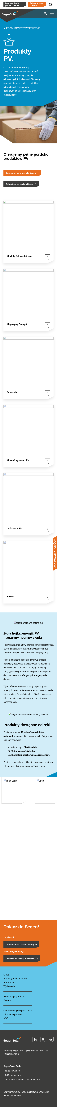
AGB (5, 1018)
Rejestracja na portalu (36, 4)
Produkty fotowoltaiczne (23, 28)
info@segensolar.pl (12, 1075)
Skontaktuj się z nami (13, 996)
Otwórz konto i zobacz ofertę (20, 944)
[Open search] (45, 13)
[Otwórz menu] (52, 13)
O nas (6, 975)
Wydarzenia (9, 986)
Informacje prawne (12, 1014)
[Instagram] (43, 1039)
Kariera (7, 1000)
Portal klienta (9, 982)
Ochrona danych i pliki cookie (17, 1010)
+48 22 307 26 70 (11, 1071)
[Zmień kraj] (51, 4)
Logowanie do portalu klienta (12, 4)
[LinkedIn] (35, 1039)
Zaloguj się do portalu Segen (19, 184)
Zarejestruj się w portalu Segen (21, 173)
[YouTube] (51, 1039)
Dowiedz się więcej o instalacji (20, 959)
